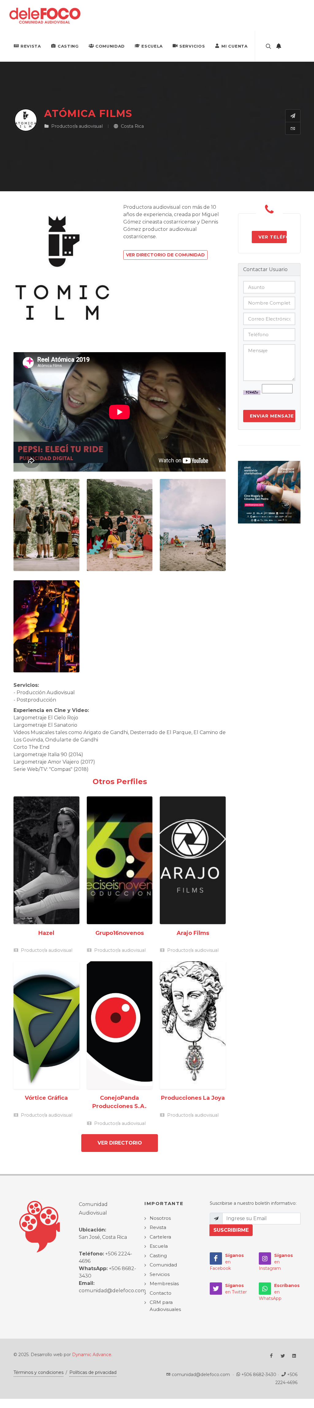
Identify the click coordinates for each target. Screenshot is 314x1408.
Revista (31, 46)
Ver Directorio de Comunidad (165, 255)
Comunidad (110, 46)
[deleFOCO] (45, 15)
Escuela (152, 46)
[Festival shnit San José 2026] (269, 492)
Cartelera (160, 1237)
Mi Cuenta (234, 46)
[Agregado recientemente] (279, 46)
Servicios (192, 46)
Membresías (164, 1283)
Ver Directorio (120, 1143)
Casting (68, 46)
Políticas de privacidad (93, 1372)
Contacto (160, 1293)
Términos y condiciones (38, 1372)
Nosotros (160, 1218)
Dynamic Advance (91, 1354)
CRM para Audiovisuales (165, 1305)
